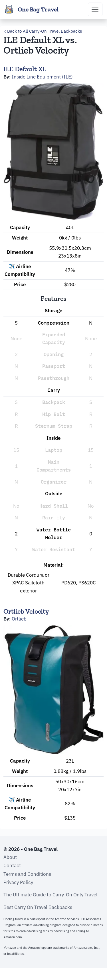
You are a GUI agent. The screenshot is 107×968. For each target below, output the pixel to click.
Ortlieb (19, 619)
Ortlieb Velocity (26, 611)
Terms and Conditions (27, 874)
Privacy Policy (18, 882)
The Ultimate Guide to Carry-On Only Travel (50, 895)
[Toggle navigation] (95, 9)
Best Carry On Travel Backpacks (37, 907)
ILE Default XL (24, 69)
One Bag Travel (38, 9)
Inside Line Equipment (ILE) (42, 77)
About (10, 857)
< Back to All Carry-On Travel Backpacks (42, 31)
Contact (12, 865)
